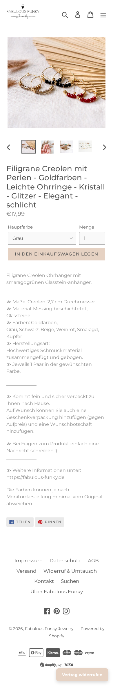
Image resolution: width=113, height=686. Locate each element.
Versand (27, 571)
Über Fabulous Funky (56, 591)
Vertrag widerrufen (82, 674)
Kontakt (44, 581)
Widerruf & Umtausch (70, 571)
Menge (86, 227)
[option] (28, 146)
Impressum (28, 560)
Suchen (70, 581)
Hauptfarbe (20, 227)
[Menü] (103, 14)
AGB (93, 560)
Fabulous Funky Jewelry (49, 628)
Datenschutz (65, 560)
